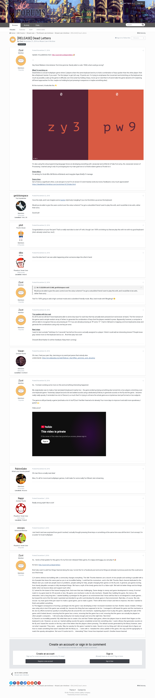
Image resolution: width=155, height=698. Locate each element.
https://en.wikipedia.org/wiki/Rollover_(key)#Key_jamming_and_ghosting (68, 358)
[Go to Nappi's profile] (21, 508)
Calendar (22, 29)
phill (21, 225)
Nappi (21, 498)
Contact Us (82, 690)
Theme (72, 690)
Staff (30, 29)
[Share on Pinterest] (39, 683)
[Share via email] (35, 683)
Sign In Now (109, 661)
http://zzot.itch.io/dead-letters (62, 55)
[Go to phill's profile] (21, 235)
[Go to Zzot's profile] (13, 40)
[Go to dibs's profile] (21, 263)
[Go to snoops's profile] (21, 538)
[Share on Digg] (21, 683)
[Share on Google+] (18, 683)
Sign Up (140, 3)
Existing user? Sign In (125, 3)
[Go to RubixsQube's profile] (21, 479)
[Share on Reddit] (28, 683)
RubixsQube (21, 468)
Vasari (21, 351)
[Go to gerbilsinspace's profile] (21, 206)
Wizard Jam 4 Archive (47, 41)
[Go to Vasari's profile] (21, 361)
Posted (41, 50)
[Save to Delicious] (25, 683)
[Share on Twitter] (11, 683)
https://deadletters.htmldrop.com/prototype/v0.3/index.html (54, 184)
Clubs (37, 25)
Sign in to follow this (123, 38)
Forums (12, 29)
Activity (26, 25)
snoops (21, 528)
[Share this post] (143, 50)
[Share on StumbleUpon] (32, 683)
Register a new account (45, 661)
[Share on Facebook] (14, 683)
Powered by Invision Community (77, 694)
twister (62, 200)
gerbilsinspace (21, 195)
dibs (21, 252)
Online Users (41, 29)
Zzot (21, 41)
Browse (15, 25)
